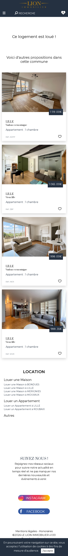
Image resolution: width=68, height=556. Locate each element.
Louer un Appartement (22, 401)
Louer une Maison (18, 380)
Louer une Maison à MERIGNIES (22, 391)
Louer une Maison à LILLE (19, 388)
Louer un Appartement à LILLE (22, 405)
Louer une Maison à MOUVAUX (21, 394)
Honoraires (46, 531)
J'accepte (47, 550)
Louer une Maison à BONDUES (21, 384)
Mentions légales (26, 531)
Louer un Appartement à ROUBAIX (24, 409)
